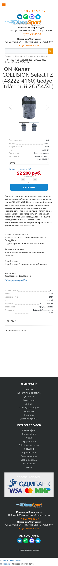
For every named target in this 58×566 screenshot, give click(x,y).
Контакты (29, 415)
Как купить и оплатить (29, 392)
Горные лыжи (29, 452)
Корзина (6, 563)
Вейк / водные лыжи (29, 445)
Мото (29, 467)
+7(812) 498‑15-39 (31, 34)
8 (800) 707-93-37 (31, 10)
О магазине (29, 400)
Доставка (29, 396)
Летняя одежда (29, 459)
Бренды (29, 403)
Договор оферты (29, 418)
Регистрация (15, 560)
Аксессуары (29, 463)
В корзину (29, 187)
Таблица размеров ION (20, 168)
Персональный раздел (29, 549)
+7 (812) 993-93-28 (29, 45)
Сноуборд (29, 448)
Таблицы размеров (29, 407)
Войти (6, 560)
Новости (29, 389)
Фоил (29, 437)
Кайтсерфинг (29, 430)
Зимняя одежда (29, 456)
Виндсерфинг (29, 434)
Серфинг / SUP (29, 441)
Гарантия (29, 411)
